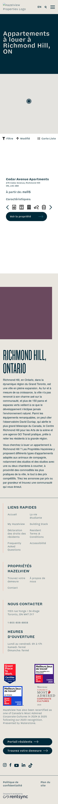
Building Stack (39, 524)
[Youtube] (16, 766)
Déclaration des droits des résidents (17, 533)
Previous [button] (7, 207)
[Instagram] (5, 765)
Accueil (12, 514)
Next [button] (50, 207)
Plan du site (45, 784)
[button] (29, 101)
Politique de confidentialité (12, 784)
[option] (14, 207)
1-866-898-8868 (18, 622)
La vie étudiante (36, 516)
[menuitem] (17, 516)
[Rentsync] (15, 796)
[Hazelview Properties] (16, 7)
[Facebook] (10, 765)
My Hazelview (16, 524)
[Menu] (52, 7)
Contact (13, 587)
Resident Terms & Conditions (37, 533)
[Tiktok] (30, 766)
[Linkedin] (23, 765)
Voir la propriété (20, 216)
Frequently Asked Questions (14, 546)
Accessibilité (38, 543)
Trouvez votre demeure (16, 579)
